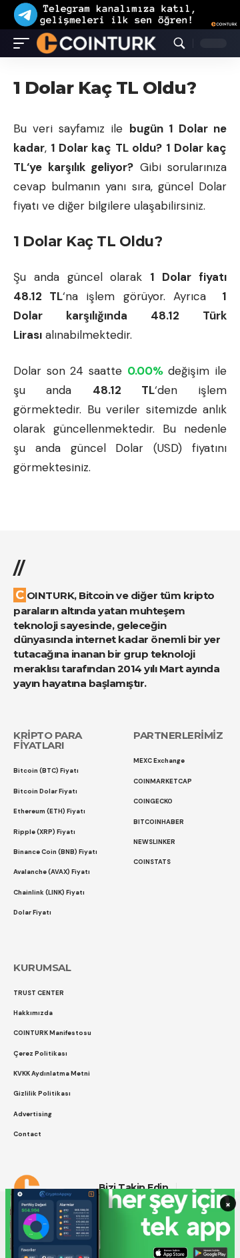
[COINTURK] (96, 42)
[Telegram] (222, 1187)
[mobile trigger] (24, 42)
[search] (179, 43)
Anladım (115, 1233)
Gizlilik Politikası (131, 1188)
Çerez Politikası (52, 1188)
